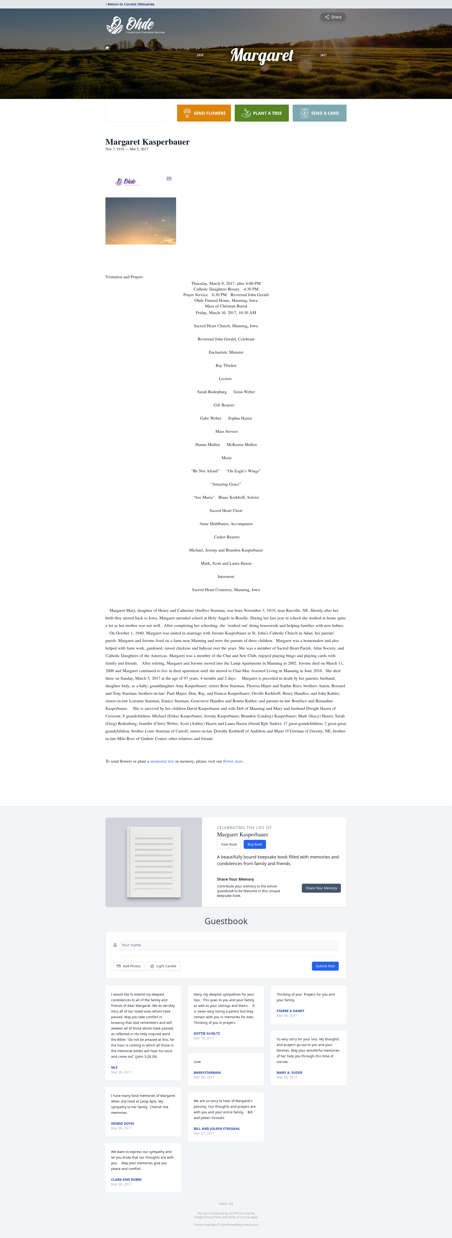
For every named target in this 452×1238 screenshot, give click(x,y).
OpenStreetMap (231, 1225)
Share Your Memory (321, 888)
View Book (229, 844)
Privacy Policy (213, 1217)
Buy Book (255, 844)
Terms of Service (239, 1217)
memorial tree (162, 761)
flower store (233, 761)
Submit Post (325, 966)
